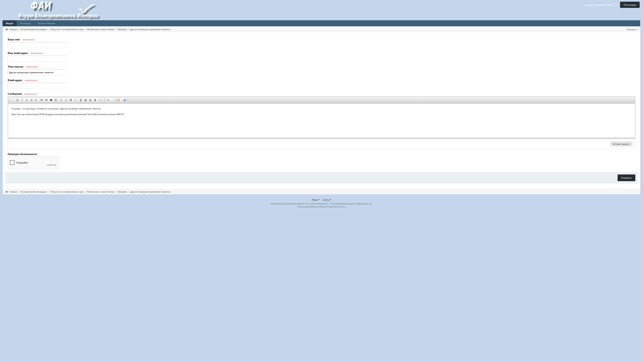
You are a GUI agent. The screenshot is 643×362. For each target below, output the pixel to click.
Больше (631, 29)
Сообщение (22, 94)
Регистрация (630, 4)
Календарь (25, 23)
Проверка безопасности (22, 154)
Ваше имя (21, 39)
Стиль (326, 199)
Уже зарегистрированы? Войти (599, 5)
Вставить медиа (621, 143)
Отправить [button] (626, 177)
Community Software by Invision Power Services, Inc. (322, 206)
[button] (12, 100)
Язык (315, 199)
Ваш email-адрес (25, 53)
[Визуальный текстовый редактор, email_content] (321, 120)
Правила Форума (46, 23)
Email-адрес (22, 80)
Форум (9, 23)
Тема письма (23, 66)
